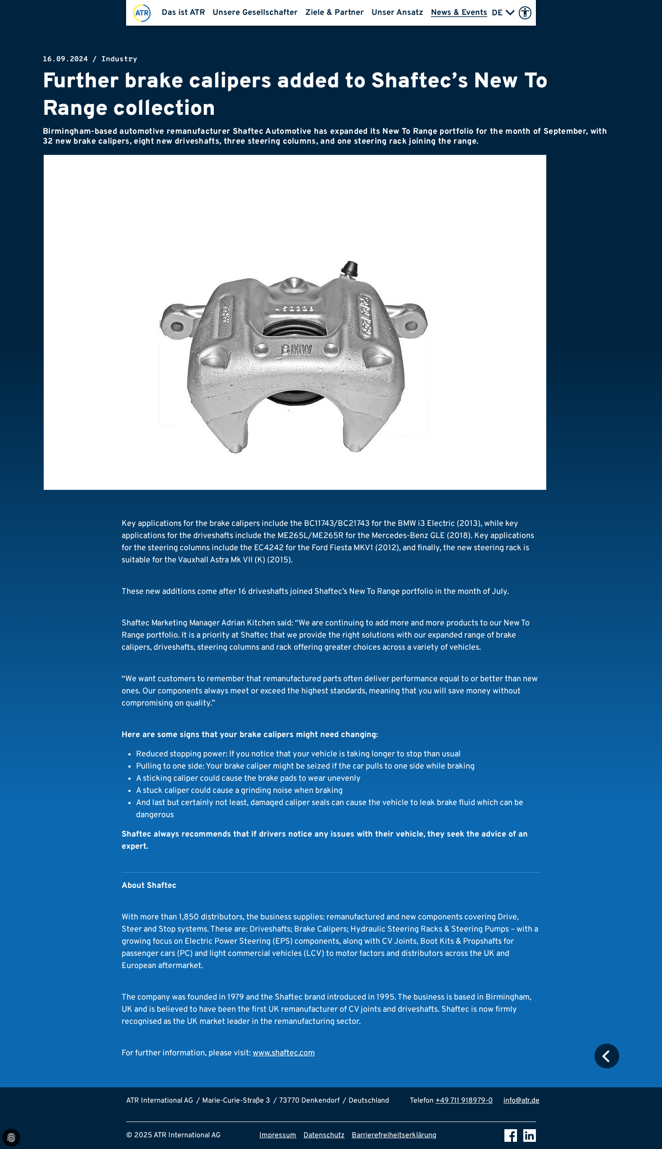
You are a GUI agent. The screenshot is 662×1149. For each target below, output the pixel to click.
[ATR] (141, 13)
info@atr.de (521, 1100)
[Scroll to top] (642, 1129)
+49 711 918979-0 (464, 1100)
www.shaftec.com (284, 1053)
